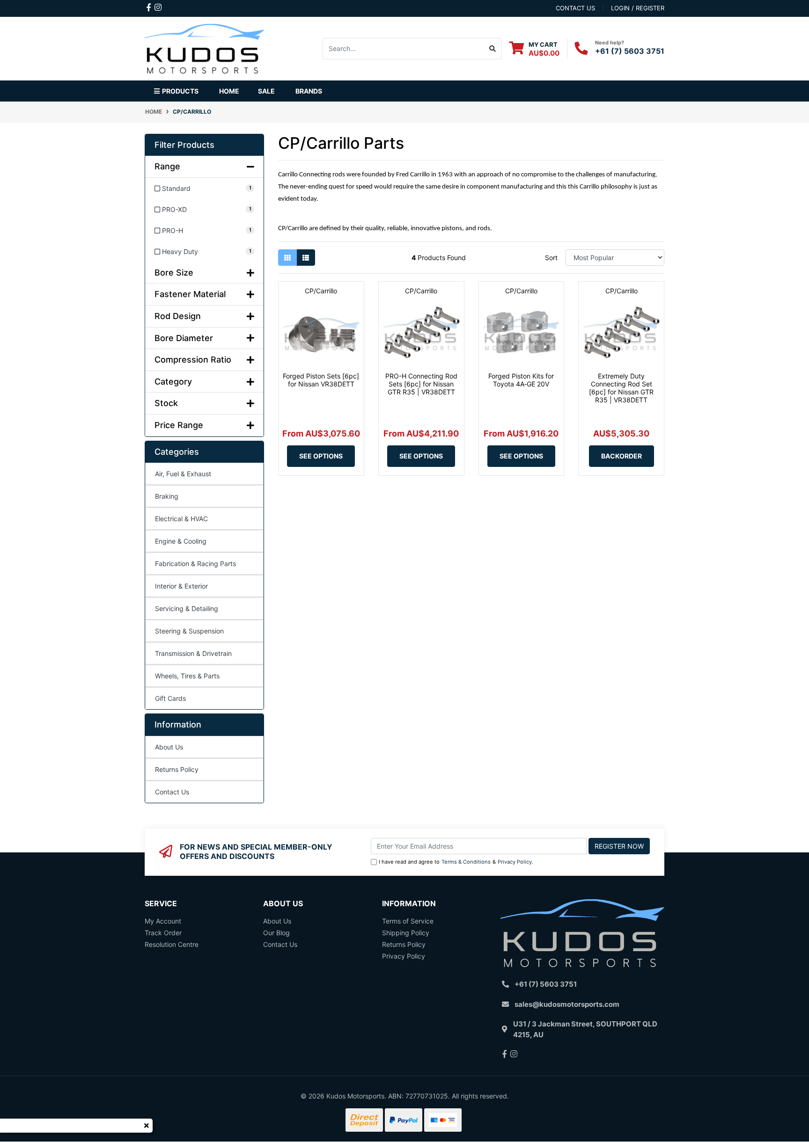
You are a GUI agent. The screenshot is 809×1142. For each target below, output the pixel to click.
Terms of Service (408, 921)
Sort (551, 258)
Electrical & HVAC (181, 519)
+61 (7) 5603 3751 (629, 51)
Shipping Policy (405, 933)
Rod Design (177, 316)
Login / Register (637, 8)
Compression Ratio (192, 359)
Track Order (163, 933)
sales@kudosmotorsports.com (567, 1004)
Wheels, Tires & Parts (187, 676)
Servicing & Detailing (186, 608)
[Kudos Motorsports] (204, 47)
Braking (166, 496)
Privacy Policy (515, 861)
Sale (266, 91)
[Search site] (493, 48)
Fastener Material (190, 294)
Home (229, 91)
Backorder (621, 456)
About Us (169, 747)
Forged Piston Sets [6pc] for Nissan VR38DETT (321, 380)
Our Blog (276, 933)
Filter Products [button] (184, 145)
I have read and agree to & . (456, 861)
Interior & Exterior (181, 586)
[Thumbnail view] (287, 257)
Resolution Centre (172, 944)
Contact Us (172, 792)
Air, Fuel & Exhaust (183, 474)
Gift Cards (170, 698)
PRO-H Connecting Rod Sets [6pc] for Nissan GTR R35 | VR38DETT (421, 384)
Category (173, 381)
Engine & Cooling (180, 541)
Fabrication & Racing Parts (195, 563)
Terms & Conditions (466, 861)
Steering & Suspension (189, 631)
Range (167, 166)
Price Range (178, 425)
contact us (575, 8)
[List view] (305, 257)
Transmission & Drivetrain (193, 653)
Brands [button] (308, 91)
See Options (321, 456)
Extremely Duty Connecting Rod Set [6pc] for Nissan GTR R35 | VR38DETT (621, 387)
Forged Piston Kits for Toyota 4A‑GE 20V (521, 380)
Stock (166, 403)
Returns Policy (177, 769)
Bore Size (173, 272)
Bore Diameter (183, 338)
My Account (163, 921)
